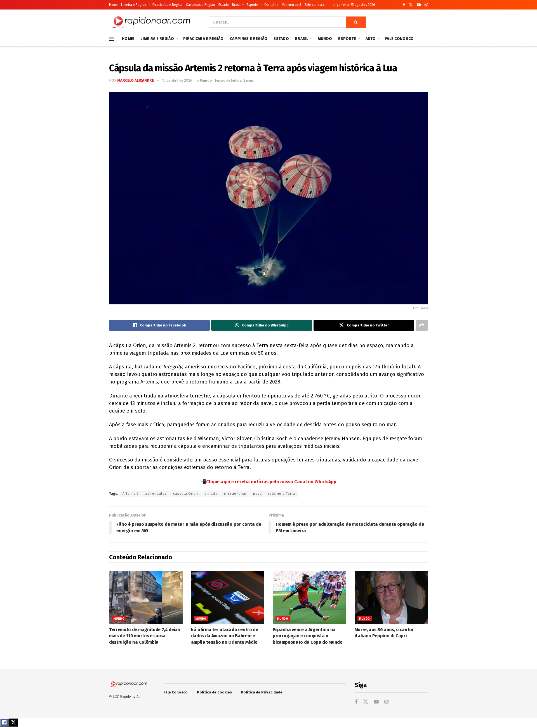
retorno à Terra (281, 494)
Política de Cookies (214, 692)
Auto (371, 38)
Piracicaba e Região (167, 5)
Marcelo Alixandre (135, 80)
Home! (128, 38)
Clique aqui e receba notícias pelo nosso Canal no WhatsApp (271, 481)
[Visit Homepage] (151, 22)
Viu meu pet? (292, 5)
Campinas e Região (200, 5)
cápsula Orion (185, 494)
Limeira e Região (133, 5)
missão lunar (235, 494)
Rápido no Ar (129, 696)
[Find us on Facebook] (404, 5)
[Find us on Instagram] (426, 5)
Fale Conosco (399, 38)
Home (113, 5)
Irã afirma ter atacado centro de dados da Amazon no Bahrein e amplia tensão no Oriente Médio (224, 636)
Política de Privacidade (261, 692)
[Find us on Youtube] (419, 5)
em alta (211, 494)
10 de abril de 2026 (177, 80)
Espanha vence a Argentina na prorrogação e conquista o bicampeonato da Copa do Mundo (308, 636)
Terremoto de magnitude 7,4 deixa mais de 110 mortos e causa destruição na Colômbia (144, 636)
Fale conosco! (315, 5)
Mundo (325, 38)
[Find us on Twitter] (411, 5)
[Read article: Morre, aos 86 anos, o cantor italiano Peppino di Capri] (391, 597)
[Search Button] (356, 22)
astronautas (156, 494)
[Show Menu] (111, 39)
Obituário (271, 5)
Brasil (236, 5)
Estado (223, 5)
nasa (257, 494)
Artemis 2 (131, 494)
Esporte (252, 5)
